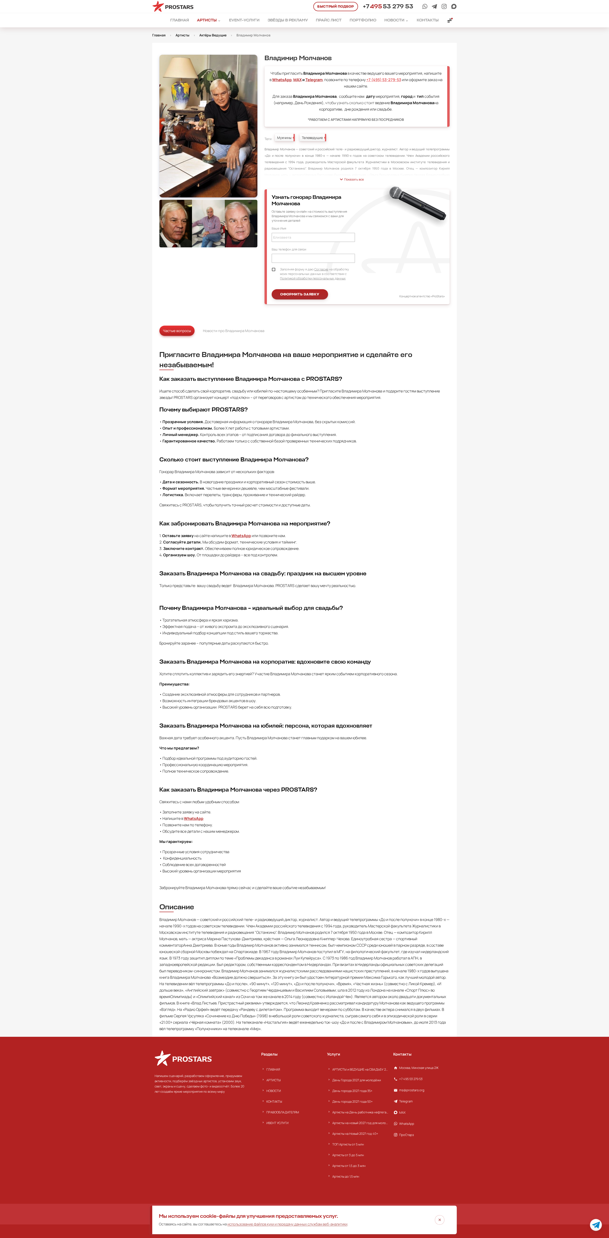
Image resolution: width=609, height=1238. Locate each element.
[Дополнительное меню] (450, 20)
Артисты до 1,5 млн (345, 1176)
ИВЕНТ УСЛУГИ (277, 1123)
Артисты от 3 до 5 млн (348, 1155)
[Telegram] (434, 6)
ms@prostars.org (411, 1090)
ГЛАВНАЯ (273, 1069)
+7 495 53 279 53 (410, 1079)
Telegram (314, 79)
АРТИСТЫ (273, 1080)
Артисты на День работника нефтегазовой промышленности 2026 (360, 1112)
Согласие (321, 269)
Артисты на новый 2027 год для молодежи (360, 1123)
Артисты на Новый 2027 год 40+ (355, 1133)
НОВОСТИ (273, 1091)
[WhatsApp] (425, 6)
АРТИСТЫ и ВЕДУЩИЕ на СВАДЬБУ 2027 (360, 1069)
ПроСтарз (406, 1135)
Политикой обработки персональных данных (313, 278)
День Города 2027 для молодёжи (356, 1080)
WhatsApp (282, 79)
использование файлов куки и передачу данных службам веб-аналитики (287, 1224)
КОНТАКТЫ (274, 1101)
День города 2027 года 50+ (352, 1101)
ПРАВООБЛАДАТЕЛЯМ (282, 1112)
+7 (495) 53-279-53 (383, 79)
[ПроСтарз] (444, 6)
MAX (297, 79)
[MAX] (454, 6)
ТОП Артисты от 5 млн (348, 1144)
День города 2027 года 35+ (352, 1091)
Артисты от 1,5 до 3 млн (349, 1166)
